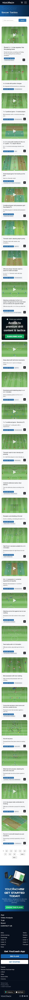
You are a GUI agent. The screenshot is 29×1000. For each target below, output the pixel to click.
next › (22, 854)
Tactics (25, 933)
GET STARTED (14, 962)
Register (3, 967)
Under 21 (3, 944)
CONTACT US (6, 926)
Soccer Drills (4, 976)
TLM (2, 920)
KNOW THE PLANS (14, 907)
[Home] (9, 2)
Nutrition (25, 935)
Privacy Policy (5, 985)
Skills (2, 933)
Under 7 (25, 937)
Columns (3, 979)
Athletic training (5, 935)
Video (2, 974)
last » (14, 857)
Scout (3, 923)
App (2, 915)
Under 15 (3, 942)
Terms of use (4, 983)
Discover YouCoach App (7, 969)
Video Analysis (7, 918)
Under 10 (3, 940)
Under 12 (25, 940)
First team (25, 944)
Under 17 (25, 942)
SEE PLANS (14, 956)
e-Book (3, 972)
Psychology (4, 937)
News (2, 947)
